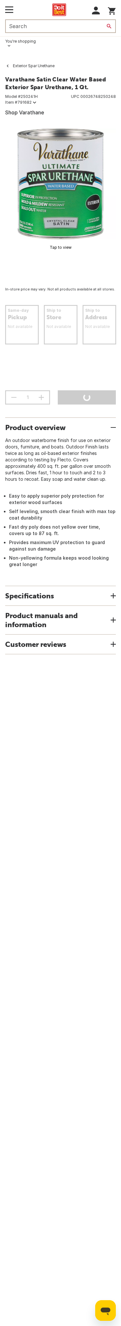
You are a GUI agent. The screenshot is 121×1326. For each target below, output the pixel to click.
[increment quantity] (41, 397)
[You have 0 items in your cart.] (112, 10)
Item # (18, 102)
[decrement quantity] (14, 397)
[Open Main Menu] (9, 9)
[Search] (109, 26)
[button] (96, 10)
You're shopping (20, 41)
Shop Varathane (24, 112)
